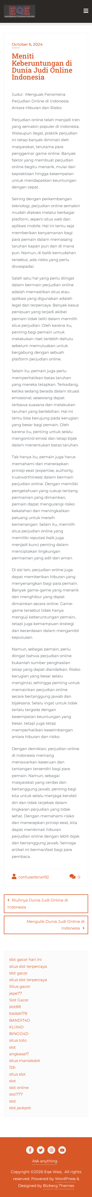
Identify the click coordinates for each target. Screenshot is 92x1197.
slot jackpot (20, 1107)
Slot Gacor (19, 1000)
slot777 (16, 1094)
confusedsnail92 (33, 877)
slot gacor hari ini (25, 959)
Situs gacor (19, 986)
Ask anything (44, 1160)
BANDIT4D (19, 1020)
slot (12, 1047)
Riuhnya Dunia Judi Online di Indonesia (37, 903)
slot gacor (18, 973)
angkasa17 (19, 1053)
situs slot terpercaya (28, 966)
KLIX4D (16, 1026)
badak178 (18, 1013)
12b (12, 1067)
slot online (19, 1087)
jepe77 (15, 993)
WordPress (65, 1178)
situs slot (17, 1074)
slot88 (15, 1006)
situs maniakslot (24, 1060)
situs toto (18, 1040)
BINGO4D (18, 1033)
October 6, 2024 (27, 44)
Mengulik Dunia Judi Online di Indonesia (56, 925)
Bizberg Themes (58, 1185)
